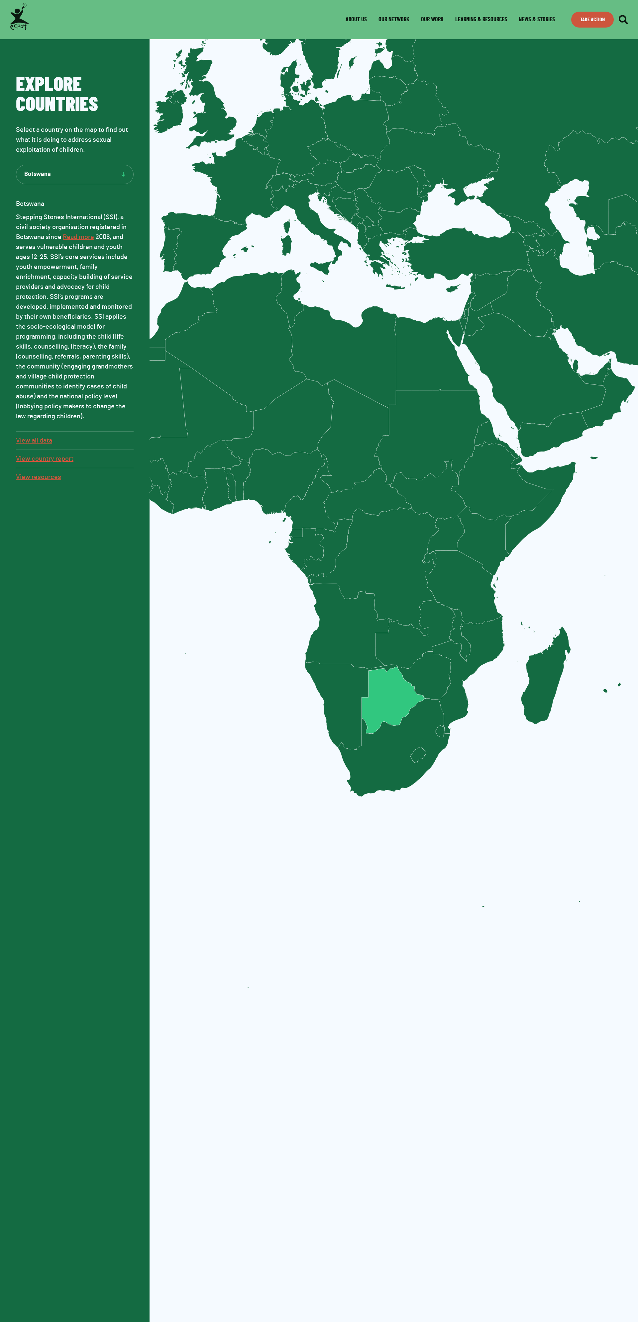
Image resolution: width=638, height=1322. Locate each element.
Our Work (432, 20)
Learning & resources (481, 20)
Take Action (592, 19)
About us (356, 20)
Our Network (393, 20)
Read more (78, 237)
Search (623, 19)
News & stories (537, 20)
